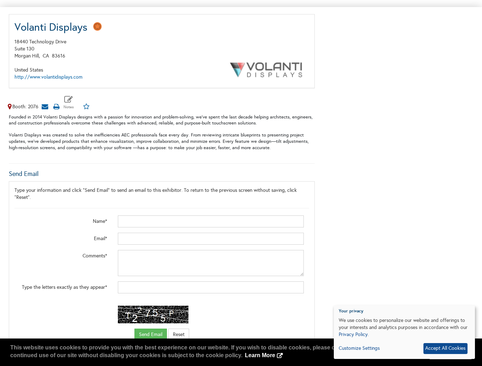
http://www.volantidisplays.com (48, 77)
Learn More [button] (260, 355)
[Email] (45, 107)
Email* (100, 239)
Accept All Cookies (445, 348)
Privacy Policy (353, 334)
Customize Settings (359, 348)
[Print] (56, 107)
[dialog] (404, 332)
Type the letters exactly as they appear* (64, 287)
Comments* (95, 256)
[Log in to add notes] (68, 102)
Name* (100, 221)
